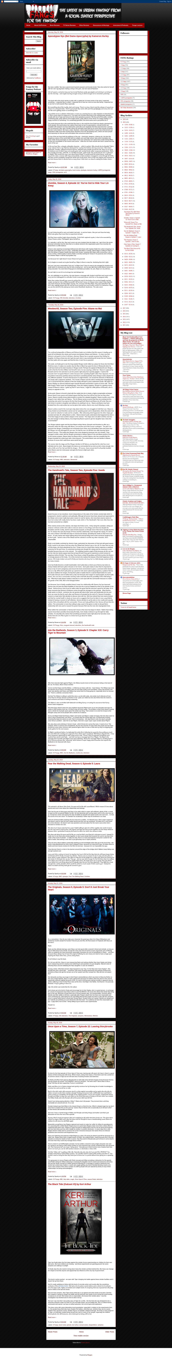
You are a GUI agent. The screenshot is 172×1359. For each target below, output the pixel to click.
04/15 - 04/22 (128, 265)
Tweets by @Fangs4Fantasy (128, 607)
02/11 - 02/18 (128, 290)
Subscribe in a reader (32, 52)
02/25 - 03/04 (128, 285)
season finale (91, 1179)
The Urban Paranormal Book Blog (133, 453)
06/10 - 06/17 (128, 201)
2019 (124, 119)
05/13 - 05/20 (128, 254)
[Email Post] (71, 167)
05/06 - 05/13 (128, 256)
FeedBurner (37, 78)
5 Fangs (55, 170)
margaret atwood (69, 625)
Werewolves (88, 1016)
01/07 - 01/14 (128, 304)
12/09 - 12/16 (128, 133)
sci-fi (65, 172)
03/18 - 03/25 (128, 276)
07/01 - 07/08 (128, 192)
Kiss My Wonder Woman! (130, 469)
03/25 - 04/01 (128, 273)
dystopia (65, 876)
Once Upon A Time (81, 1179)
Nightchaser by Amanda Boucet (131, 455)
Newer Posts (52, 1332)
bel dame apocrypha (65, 170)
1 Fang (122, 65)
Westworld (73, 459)
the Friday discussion (126, 107)
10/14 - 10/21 (128, 155)
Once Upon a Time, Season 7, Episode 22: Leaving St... (132, 245)
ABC (61, 1179)
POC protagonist (57, 172)
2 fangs (123, 71)
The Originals (72, 1016)
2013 (124, 319)
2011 (124, 325)
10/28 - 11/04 (128, 150)
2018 (124, 122)
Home (81, 1332)
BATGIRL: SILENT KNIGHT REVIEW (133, 503)
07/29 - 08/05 (128, 181)
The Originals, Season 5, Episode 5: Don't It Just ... (132, 240)
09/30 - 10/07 (128, 161)
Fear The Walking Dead (76, 876)
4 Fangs (55, 876)
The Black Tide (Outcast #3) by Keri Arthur (69, 1184)
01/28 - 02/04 (128, 296)
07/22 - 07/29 (128, 184)
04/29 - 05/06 (128, 259)
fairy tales (67, 1179)
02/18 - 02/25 (128, 287)
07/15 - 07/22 (128, 187)
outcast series (83, 1325)
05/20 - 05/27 (128, 209)
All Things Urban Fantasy (130, 389)
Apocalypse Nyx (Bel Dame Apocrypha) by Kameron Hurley (78, 36)
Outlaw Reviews (127, 435)
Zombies (78, 298)
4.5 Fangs (123, 88)
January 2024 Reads (128, 407)
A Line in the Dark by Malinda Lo (132, 488)
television (72, 298)
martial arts (79, 753)
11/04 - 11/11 (128, 147)
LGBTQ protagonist (104, 170)
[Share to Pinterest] (83, 167)
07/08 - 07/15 (128, 189)
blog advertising (30, 136)
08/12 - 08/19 (128, 175)
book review (76, 170)
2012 (124, 322)
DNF (122, 94)
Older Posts (109, 1332)
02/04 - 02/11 (128, 293)
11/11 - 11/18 (128, 144)
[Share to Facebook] (81, 167)
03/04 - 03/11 (128, 282)
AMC (61, 753)
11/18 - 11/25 (128, 141)
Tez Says (125, 405)
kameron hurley (92, 170)
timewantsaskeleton (128, 577)
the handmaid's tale (88, 625)
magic (50, 172)
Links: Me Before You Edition (131, 550)
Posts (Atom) (85, 1342)
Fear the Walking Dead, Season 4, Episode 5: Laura (74, 763)
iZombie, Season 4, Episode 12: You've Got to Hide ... (132, 218)
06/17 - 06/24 (128, 198)
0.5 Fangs (123, 62)
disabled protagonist (126, 104)
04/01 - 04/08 (128, 270)
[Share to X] (79, 167)
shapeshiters (93, 1325)
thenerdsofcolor (127, 359)
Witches (95, 1016)
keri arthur (75, 1325)
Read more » (52, 162)
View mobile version (81, 1336)
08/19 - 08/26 (128, 172)
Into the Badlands (69, 753)
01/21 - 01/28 (128, 299)
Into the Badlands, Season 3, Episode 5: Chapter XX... (132, 231)
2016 (124, 311)
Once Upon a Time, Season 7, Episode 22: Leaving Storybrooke (80, 1026)
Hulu (61, 625)
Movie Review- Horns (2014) (131, 579)
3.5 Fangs (56, 298)
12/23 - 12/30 (128, 127)
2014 (124, 316)
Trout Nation (126, 375)
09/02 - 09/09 (128, 167)
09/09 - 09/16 (128, 164)
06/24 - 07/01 (128, 195)
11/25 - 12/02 (128, 139)
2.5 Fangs (123, 75)
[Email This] (75, 167)
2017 (124, 308)
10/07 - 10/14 (128, 158)
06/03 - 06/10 (128, 203)
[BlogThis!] (77, 167)
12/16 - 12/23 (128, 130)
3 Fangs (55, 1016)
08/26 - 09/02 (128, 170)
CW (61, 298)
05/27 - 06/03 (128, 206)
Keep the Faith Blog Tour (130, 534)
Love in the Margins (129, 549)
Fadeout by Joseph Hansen (130, 437)
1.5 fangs (123, 68)
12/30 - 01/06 (128, 124)
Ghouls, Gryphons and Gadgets (132, 501)
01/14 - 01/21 (128, 302)
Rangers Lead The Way (129, 564)
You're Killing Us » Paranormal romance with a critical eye (132, 486)
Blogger (89, 1355)
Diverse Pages (127, 593)
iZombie (65, 298)
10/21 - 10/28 (128, 153)
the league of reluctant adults (131, 563)
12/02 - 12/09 (128, 136)
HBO (61, 459)
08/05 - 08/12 (128, 178)
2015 (124, 314)
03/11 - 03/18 (128, 279)
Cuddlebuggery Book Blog (130, 517)
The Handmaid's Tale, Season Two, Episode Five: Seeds (76, 470)
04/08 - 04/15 (128, 268)
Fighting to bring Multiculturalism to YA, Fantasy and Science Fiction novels (133, 531)
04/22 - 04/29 (128, 262)
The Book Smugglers (129, 420)
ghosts (69, 1325)
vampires (81, 1016)
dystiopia (83, 170)
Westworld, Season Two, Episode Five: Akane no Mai (75, 308)
